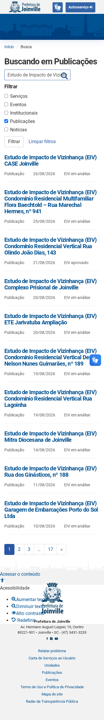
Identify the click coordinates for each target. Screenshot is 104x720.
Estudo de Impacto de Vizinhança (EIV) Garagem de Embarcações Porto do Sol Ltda (51, 509)
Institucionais (24, 113)
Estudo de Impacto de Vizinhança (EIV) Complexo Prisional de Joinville (50, 284)
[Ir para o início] (24, 6)
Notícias (18, 129)
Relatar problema (52, 651)
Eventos (18, 104)
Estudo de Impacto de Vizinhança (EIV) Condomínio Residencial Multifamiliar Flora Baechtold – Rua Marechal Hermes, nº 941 (50, 202)
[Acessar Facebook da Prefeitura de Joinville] (47, 640)
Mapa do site (52, 694)
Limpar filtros (42, 141)
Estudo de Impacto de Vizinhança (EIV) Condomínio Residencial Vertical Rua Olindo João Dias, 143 (50, 246)
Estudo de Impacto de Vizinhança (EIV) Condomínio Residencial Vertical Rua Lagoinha (50, 398)
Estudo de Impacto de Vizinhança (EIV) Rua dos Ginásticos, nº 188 (50, 471)
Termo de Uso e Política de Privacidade (52, 687)
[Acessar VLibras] (58, 7)
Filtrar (14, 141)
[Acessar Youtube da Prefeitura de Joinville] (56, 640)
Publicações (22, 121)
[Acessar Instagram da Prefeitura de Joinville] (51, 640)
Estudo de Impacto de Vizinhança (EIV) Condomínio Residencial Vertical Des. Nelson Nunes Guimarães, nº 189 (50, 357)
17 (50, 549)
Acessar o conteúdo (20, 574)
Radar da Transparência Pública (52, 701)
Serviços (18, 96)
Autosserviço (79, 7)
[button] (2, 581)
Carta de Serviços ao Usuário (52, 658)
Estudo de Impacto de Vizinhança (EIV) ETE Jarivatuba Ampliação (50, 319)
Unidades (52, 665)
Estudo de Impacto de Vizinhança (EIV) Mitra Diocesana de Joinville (50, 436)
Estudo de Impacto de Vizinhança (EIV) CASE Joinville (50, 160)
